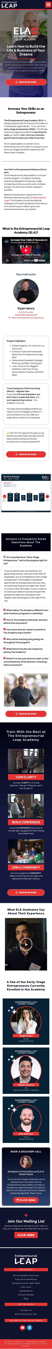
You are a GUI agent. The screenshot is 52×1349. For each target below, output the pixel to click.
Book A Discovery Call (26, 1314)
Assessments (26, 1291)
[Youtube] (22, 1328)
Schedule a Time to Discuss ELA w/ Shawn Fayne (26, 1173)
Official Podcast (26, 1294)
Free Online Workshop (26, 1279)
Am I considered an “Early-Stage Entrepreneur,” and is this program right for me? (25, 560)
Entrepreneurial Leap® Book (26, 1283)
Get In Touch (26, 1304)
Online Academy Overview (26, 1275)
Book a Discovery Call (26, 1152)
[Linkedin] (29, 1328)
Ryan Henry (26, 308)
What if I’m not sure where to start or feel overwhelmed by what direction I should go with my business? (25, 661)
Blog (26, 1298)
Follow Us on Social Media (26, 1320)
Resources (26, 1269)
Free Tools (26, 1287)
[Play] (26, 944)
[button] (48, 5)
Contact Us (26, 1310)
